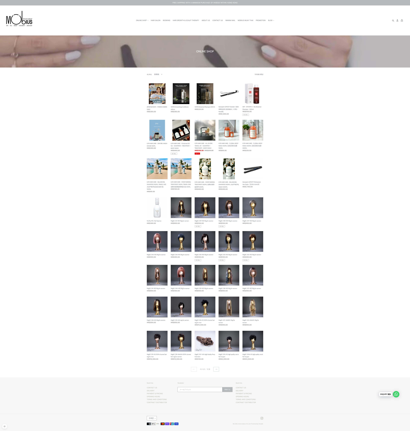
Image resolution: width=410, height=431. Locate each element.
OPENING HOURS (153, 397)
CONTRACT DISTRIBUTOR (157, 402)
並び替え (149, 74)
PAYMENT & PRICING (155, 394)
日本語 (151, 418)
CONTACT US (152, 388)
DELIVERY (150, 391)
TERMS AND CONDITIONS (157, 399)
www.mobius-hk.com (244, 424)
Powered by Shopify (257, 424)
